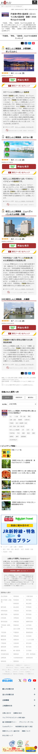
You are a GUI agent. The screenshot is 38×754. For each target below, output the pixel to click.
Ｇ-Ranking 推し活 (7, 673)
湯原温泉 (3, 647)
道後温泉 (16, 639)
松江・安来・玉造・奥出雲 (17, 426)
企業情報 (5, 700)
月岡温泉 (16, 618)
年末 (18, 433)
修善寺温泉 (29, 621)
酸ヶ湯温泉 (16, 650)
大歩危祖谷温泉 (18, 657)
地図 (16, 75)
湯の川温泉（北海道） (6, 601)
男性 (29, 416)
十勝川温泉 (29, 596)
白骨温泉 (3, 618)
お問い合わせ (6, 713)
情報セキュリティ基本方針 (10, 731)
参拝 (17, 436)
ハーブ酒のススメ (29, 673)
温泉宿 (11, 436)
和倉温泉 (16, 625)
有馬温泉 (16, 636)
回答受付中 (19, 397)
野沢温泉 (28, 614)
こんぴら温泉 (30, 639)
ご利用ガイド (18, 665)
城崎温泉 (3, 636)
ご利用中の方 (7, 705)
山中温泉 (28, 625)
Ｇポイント (27, 665)
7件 (23, 73)
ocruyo (22, 667)
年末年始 (12, 433)
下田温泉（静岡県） (5, 626)
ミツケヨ (21, 671)
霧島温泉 (3, 650)
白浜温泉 (28, 636)
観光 (28, 433)
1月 (23, 429)
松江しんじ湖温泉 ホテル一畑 (19, 137)
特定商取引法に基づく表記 (23, 726)
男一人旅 (22, 416)
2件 (23, 321)
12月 (28, 429)
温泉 (23, 433)
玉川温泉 (28, 650)
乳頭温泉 (16, 600)
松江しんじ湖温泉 (14, 429)
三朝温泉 (3, 643)
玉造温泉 (16, 643)
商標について (26, 731)
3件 (23, 239)
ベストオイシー (24, 669)
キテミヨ (16, 669)
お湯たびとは (10, 665)
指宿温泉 (16, 661)
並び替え (4, 404)
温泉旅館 (23, 436)
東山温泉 (28, 603)
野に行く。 (8, 671)
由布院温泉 (29, 657)
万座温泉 (16, 610)
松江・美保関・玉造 (21, 423)
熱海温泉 (3, 661)
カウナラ (15, 671)
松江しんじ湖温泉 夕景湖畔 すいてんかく (19, 49)
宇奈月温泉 (29, 628)
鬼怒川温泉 (4, 614)
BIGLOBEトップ (7, 735)
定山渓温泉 (4, 596)
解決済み (30, 397)
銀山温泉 (16, 607)
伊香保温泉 (4, 610)
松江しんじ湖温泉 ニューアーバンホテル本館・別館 (19, 212)
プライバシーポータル (26, 722)
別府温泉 (16, 647)
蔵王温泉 (3, 607)
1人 (11, 416)
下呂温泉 (3, 632)
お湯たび (28, 667)
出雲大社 (27, 419)
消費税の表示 (17, 713)
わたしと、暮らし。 (7, 669)
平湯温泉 (16, 632)
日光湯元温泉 (5, 654)
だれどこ (16, 667)
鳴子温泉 (28, 600)
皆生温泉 (28, 643)
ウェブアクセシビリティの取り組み (13, 717)
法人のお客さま (8, 694)
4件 (23, 160)
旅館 (33, 433)
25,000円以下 (13, 439)
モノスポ (32, 669)
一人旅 (16, 416)
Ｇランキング (9, 667)
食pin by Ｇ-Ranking (18, 673)
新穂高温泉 (29, 632)
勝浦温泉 (3, 639)
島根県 (20, 419)
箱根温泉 (16, 654)
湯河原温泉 (4, 621)
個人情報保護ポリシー (9, 722)
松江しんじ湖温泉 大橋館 (17, 299)
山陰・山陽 (13, 419)
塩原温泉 (16, 614)
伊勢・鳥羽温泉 (30, 654)
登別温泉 (16, 596)
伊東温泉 (16, 621)
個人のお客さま (8, 689)
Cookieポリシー (7, 726)
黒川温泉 (28, 647)
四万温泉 (28, 610)
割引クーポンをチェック (21, 86)
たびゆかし (28, 671)
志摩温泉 (3, 657)
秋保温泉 (16, 603)
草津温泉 (28, 607)
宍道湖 (11, 423)
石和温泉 (28, 618)
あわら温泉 (16, 628)
